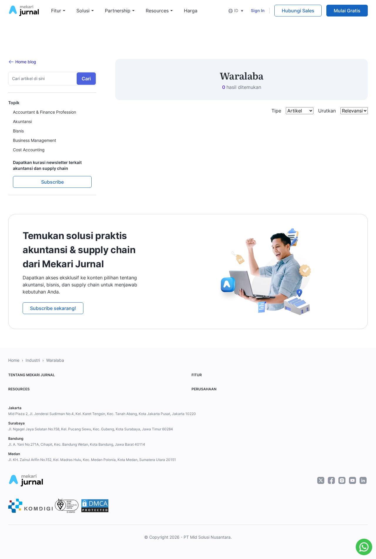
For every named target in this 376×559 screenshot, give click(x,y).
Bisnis (18, 130)
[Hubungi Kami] (362, 547)
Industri (33, 360)
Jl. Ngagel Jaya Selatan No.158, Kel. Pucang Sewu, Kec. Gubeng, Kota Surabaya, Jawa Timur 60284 (90, 429)
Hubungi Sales (298, 11)
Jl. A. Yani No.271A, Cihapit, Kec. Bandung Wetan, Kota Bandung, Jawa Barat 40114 (76, 444)
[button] (235, 10)
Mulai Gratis (347, 11)
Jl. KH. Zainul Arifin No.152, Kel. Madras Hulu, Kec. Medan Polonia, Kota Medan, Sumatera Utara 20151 (92, 459)
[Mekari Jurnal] (23, 10)
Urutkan (327, 111)
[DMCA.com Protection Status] (95, 506)
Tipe (276, 111)
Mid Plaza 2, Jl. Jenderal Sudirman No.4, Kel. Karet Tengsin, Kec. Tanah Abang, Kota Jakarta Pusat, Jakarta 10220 (102, 414)
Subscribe (52, 182)
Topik (13, 102)
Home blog (25, 61)
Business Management (34, 140)
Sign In (258, 10)
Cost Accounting (29, 149)
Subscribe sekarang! (53, 308)
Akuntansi (22, 121)
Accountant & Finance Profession (44, 112)
